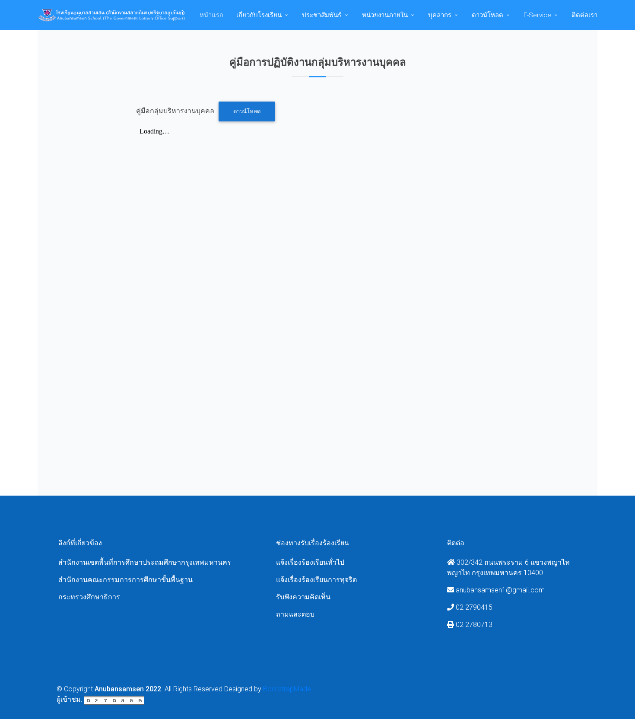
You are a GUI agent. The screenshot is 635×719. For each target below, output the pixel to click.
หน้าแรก (211, 15)
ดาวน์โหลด (246, 111)
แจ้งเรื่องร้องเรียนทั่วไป (310, 562)
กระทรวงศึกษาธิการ (89, 597)
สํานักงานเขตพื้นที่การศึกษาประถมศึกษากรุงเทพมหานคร (144, 562)
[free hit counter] (114, 699)
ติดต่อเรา (584, 15)
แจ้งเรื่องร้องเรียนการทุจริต (316, 580)
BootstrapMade (287, 689)
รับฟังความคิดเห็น (303, 597)
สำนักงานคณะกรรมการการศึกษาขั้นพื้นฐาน (125, 580)
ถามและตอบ (295, 614)
